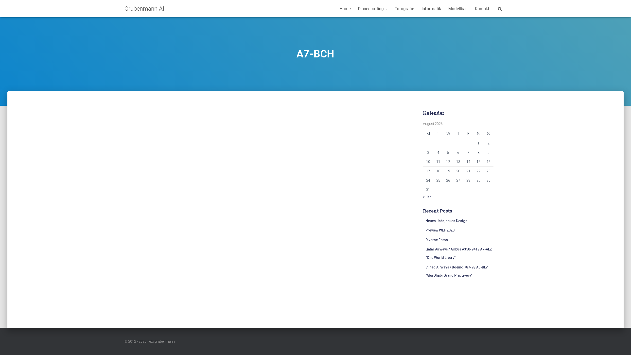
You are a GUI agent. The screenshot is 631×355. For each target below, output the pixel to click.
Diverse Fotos (436, 240)
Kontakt (482, 8)
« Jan (427, 197)
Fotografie (404, 8)
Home (345, 8)
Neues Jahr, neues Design (446, 221)
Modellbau (458, 8)
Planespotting (371, 8)
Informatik (431, 8)
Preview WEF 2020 (440, 230)
